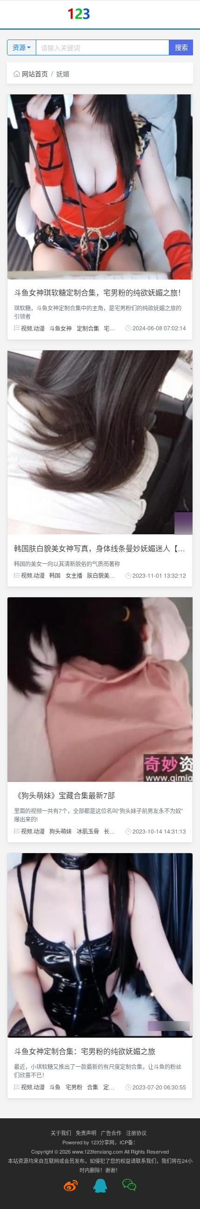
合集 (92, 1087)
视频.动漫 (32, 328)
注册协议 (136, 1132)
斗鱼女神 (60, 328)
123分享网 (102, 1142)
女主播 (74, 575)
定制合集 (88, 328)
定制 (108, 1087)
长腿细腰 (115, 831)
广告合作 (111, 1132)
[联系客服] (100, 1186)
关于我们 (61, 1132)
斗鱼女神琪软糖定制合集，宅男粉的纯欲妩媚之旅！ (99, 292)
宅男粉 (112, 328)
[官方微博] (71, 1186)
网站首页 (35, 73)
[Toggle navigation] (19, 15)
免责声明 (86, 1132)
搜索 (181, 47)
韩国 (54, 575)
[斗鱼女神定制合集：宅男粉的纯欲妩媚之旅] (100, 944)
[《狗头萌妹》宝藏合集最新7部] (100, 689)
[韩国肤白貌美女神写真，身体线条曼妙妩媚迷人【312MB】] (100, 441)
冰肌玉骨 (88, 831)
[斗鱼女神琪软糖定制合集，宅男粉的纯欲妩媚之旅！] (100, 186)
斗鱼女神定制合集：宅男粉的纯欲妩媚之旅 (84, 1051)
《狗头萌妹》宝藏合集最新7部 (64, 795)
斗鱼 (54, 1087)
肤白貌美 (98, 575)
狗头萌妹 (60, 831)
